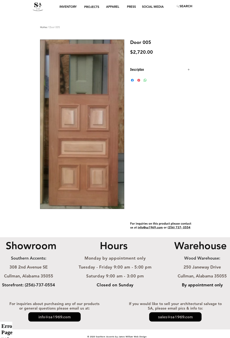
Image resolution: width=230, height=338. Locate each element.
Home (43, 27)
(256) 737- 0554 (179, 227)
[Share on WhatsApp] (145, 80)
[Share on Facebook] (132, 80)
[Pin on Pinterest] (139, 80)
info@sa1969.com (150, 227)
